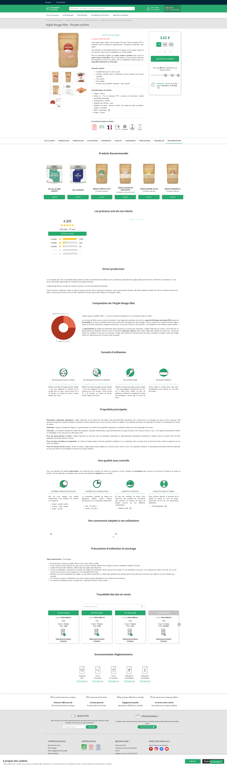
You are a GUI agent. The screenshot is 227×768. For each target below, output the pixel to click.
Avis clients (49, 141)
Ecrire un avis (67, 233)
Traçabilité (159, 141)
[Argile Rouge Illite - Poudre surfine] (55, 77)
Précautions (144, 141)
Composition (78, 141)
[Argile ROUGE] (81, 90)
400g (171, 44)
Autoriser (193, 761)
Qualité (118, 141)
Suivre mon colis (120, 745)
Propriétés (106, 141)
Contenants (130, 141)
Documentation (174, 141)
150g (158, 44)
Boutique (48, 2)
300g (165, 44)
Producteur (63, 141)
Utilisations (92, 141)
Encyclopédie (60, 2)
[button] (63, 741)
